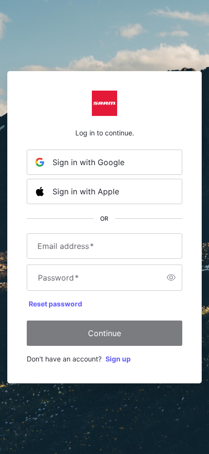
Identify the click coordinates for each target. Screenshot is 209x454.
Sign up (118, 359)
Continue (104, 333)
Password (58, 277)
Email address (65, 246)
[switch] (171, 277)
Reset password (55, 304)
